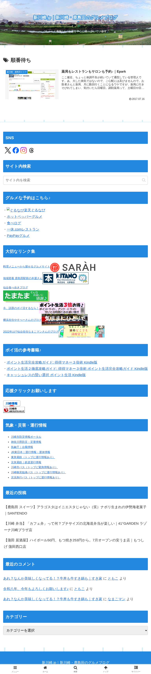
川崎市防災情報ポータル (26, 436)
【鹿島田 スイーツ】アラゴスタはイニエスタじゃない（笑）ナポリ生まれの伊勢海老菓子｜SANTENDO (75, 510)
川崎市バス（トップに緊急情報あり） (34, 467)
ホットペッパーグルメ (24, 217)
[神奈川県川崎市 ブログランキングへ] (14, 409)
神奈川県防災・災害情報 (26, 441)
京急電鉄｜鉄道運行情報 (26, 462)
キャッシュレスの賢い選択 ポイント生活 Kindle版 (46, 375)
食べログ (14, 223)
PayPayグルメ (18, 236)
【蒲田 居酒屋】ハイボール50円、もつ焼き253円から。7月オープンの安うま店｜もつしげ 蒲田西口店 (74, 543)
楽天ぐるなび (34, 210)
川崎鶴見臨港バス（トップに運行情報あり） (38, 472)
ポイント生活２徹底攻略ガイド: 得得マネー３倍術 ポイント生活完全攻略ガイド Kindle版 (77, 369)
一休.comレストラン (23, 229)
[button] (143, 180)
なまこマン (116, 599)
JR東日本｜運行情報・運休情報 (30, 452)
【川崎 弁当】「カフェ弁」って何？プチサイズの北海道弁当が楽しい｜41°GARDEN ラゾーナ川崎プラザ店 (75, 527)
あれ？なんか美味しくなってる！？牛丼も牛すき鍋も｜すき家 (52, 578)
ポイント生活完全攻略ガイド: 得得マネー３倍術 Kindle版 (52, 362)
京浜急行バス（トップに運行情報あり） (36, 477)
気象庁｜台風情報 (22, 447)
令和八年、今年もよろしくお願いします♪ (36, 589)
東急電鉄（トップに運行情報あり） (33, 457)
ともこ (113, 578)
